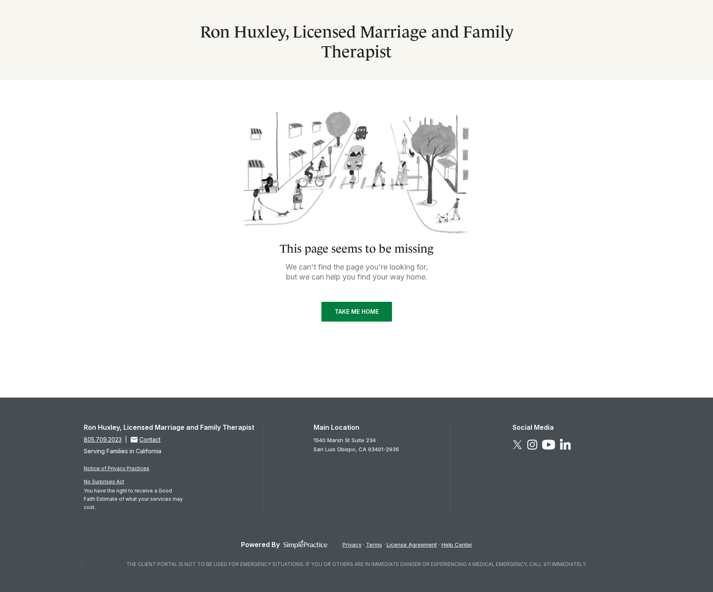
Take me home (357, 311)
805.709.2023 (103, 439)
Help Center (456, 544)
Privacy (351, 544)
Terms (374, 544)
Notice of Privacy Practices (116, 468)
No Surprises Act (104, 481)
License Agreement (412, 544)
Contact (150, 439)
